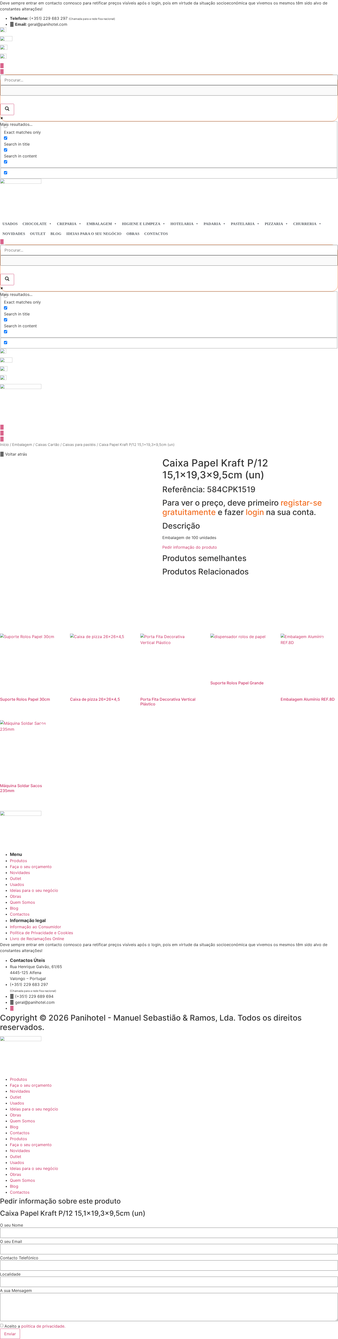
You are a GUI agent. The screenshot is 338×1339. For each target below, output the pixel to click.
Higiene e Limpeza (141, 224)
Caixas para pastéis (79, 444)
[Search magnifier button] (7, 109)
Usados (10, 224)
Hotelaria (181, 224)
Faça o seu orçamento (31, 1085)
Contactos (156, 234)
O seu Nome (11, 1225)
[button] (13, 454)
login (256, 512)
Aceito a (34, 1326)
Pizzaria (274, 224)
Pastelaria (243, 224)
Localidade (10, 1274)
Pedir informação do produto (189, 547)
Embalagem (99, 224)
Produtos (18, 1079)
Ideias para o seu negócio (93, 234)
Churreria (304, 224)
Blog (55, 234)
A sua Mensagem (16, 1290)
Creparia (66, 224)
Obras (132, 234)
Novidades (13, 234)
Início (4, 444)
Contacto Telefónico (19, 1258)
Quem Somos (22, 1120)
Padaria (212, 224)
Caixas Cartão (47, 444)
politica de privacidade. (43, 1326)
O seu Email (11, 1241)
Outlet (38, 234)
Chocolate (35, 224)
